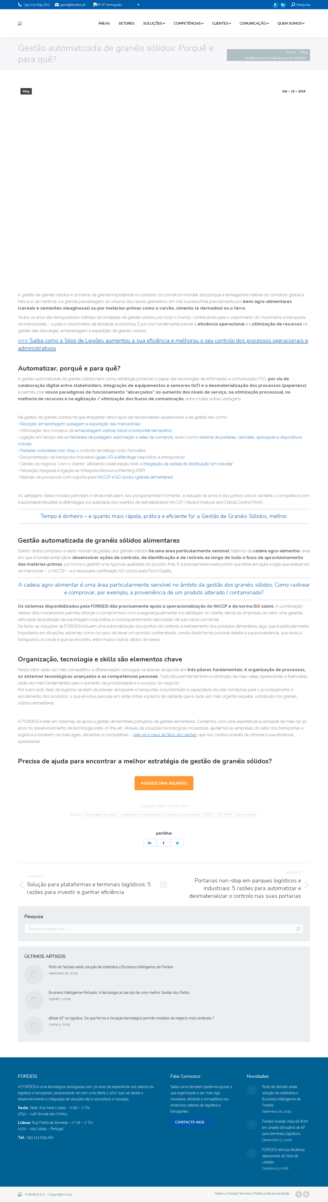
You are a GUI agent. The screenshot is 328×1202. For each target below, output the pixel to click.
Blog (26, 91)
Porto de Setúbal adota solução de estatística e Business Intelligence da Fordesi (111, 967)
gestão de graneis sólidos (183, 814)
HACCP (209, 814)
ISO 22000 (225, 814)
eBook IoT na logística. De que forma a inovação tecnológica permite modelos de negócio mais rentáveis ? (132, 1018)
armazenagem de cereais (101, 814)
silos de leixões (246, 814)
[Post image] (34, 974)
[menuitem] (104, 23)
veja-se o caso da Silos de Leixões (165, 734)
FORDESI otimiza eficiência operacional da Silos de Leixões (283, 1156)
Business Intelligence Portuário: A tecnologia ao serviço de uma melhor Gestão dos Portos (119, 992)
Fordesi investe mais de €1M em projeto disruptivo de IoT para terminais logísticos (285, 1127)
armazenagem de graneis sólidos (142, 814)
